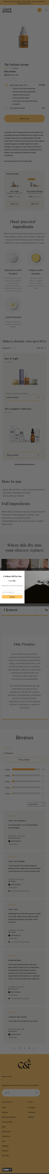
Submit (12, 597)
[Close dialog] (47, 571)
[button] (7, 1170)
